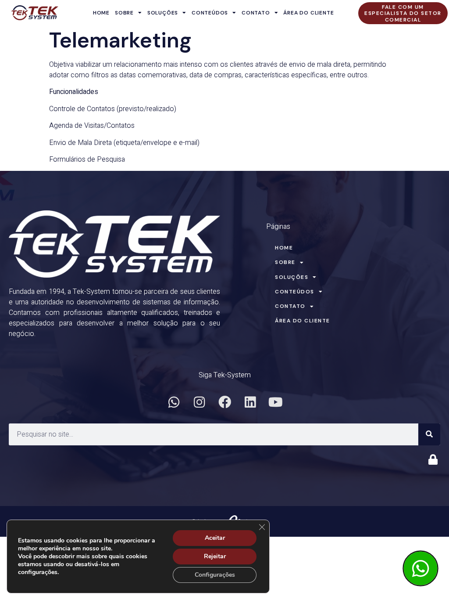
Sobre (124, 12)
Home (101, 12)
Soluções (162, 12)
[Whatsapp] (173, 402)
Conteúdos (210, 12)
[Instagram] (199, 402)
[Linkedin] (250, 402)
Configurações (215, 575)
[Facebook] (224, 402)
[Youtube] (275, 402)
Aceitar (215, 538)
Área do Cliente (308, 12)
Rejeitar (215, 556)
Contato (256, 12)
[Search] (429, 434)
